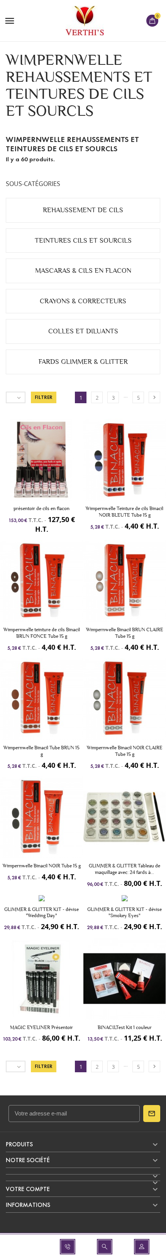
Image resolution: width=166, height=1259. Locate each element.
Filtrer (44, 397)
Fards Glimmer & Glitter (83, 361)
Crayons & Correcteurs (83, 301)
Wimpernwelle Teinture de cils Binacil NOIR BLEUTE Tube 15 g (124, 511)
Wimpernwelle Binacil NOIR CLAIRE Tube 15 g (125, 751)
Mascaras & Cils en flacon (83, 270)
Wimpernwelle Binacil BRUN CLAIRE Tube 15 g (124, 633)
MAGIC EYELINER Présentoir (41, 1027)
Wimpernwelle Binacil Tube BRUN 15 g (41, 751)
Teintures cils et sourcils (83, 240)
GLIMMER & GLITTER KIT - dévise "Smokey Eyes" (124, 912)
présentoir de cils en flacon (41, 508)
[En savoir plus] (56, 467)
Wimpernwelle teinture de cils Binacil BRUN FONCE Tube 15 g (41, 633)
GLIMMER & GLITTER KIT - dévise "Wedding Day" (41, 912)
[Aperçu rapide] (41, 467)
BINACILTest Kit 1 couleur (125, 1027)
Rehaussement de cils (83, 210)
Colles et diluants (83, 331)
